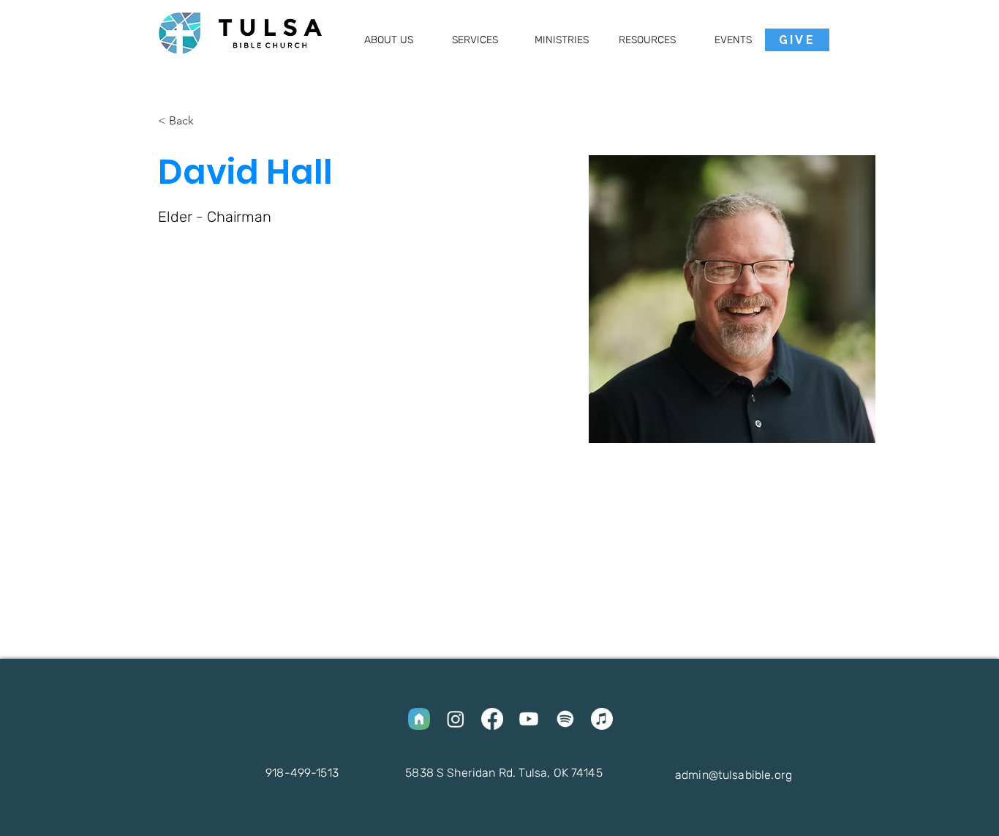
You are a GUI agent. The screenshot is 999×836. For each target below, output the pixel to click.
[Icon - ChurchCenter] (419, 719)
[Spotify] (565, 719)
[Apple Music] (602, 719)
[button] (388, 39)
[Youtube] (529, 719)
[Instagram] (456, 719)
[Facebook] (492, 719)
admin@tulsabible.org (733, 775)
